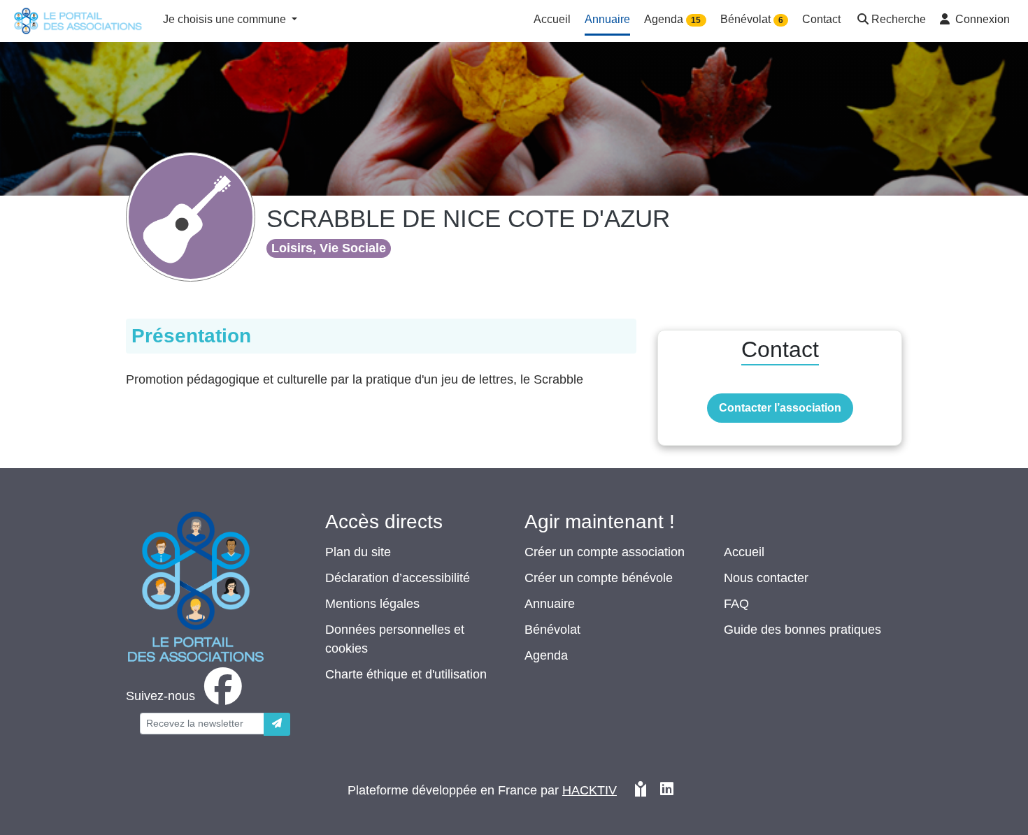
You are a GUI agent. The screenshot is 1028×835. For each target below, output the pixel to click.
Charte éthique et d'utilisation (406, 674)
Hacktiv (589, 790)
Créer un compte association (604, 552)
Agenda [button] (672, 19)
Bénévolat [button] (751, 19)
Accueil (744, 552)
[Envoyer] (277, 724)
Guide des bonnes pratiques (802, 630)
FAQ (736, 604)
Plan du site (358, 552)
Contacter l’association (780, 408)
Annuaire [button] (607, 19)
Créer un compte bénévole (598, 578)
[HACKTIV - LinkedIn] (666, 790)
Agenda (546, 655)
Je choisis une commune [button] (226, 19)
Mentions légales (372, 604)
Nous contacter (766, 578)
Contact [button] (821, 19)
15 (696, 20)
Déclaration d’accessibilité (397, 578)
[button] (890, 21)
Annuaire (549, 604)
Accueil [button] (552, 19)
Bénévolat (552, 630)
